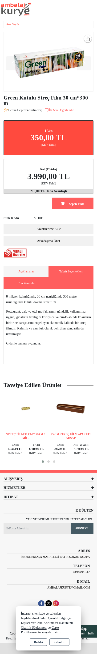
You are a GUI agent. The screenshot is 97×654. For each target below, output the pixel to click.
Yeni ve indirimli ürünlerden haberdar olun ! (59, 519)
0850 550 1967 (81, 572)
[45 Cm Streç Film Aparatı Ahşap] (70, 408)
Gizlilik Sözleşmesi (34, 627)
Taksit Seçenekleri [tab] (71, 271)
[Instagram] (56, 603)
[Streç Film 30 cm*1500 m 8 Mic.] (25, 408)
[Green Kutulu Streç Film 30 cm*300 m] (48, 61)
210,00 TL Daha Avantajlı (48, 191)
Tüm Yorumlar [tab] (26, 283)
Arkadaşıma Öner (48, 241)
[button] (43, 461)
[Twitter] (48, 603)
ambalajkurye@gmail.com (68, 587)
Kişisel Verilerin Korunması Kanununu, (47, 623)
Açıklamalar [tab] (26, 271)
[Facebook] (41, 603)
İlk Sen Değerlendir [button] (61, 110)
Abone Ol (82, 528)
